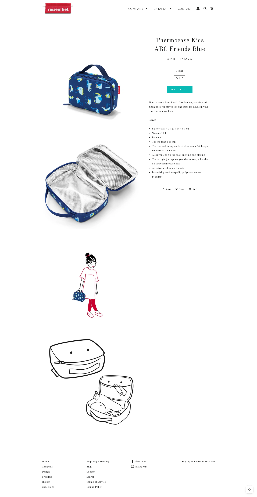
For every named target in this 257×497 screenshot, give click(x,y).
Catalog (161, 8)
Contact (185, 8)
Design (180, 70)
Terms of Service (96, 481)
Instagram (141, 466)
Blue (179, 78)
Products (47, 476)
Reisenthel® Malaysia (203, 461)
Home (45, 461)
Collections (48, 486)
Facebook (140, 461)
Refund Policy (94, 486)
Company (136, 8)
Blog (89, 466)
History (46, 481)
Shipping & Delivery (98, 461)
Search (90, 476)
